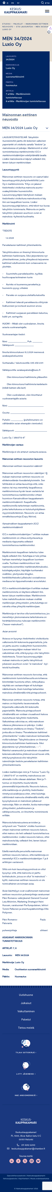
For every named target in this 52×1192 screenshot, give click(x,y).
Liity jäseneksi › (25, 1074)
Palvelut (18, 24)
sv (18, 3)
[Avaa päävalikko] (47, 10)
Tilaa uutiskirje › (26, 1052)
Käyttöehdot (24, 1178)
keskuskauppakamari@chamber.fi (28, 1148)
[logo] (15, 10)
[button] (45, 3)
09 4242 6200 (28, 1145)
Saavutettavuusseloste (16, 1175)
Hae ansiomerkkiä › (26, 1095)
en (12, 3)
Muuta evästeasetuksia (39, 1178)
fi (7, 3)
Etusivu (6, 24)
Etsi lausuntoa (24, 26)
